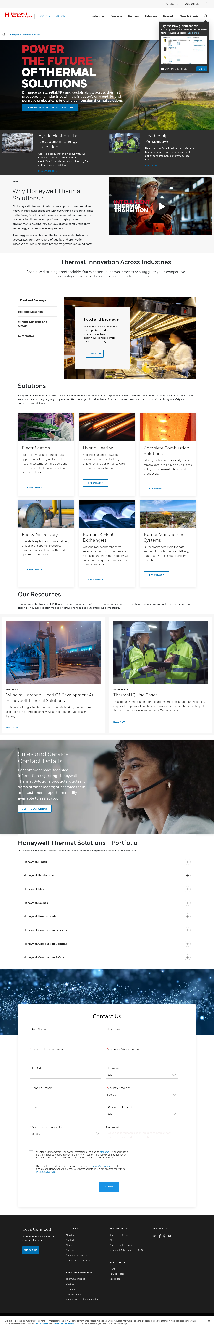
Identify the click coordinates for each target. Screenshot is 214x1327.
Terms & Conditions (102, 1166)
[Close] (209, 1321)
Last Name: (115, 1029)
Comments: (113, 1127)
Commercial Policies (76, 1255)
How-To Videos (116, 1273)
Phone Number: (41, 1087)
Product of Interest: (120, 1107)
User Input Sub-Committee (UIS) (126, 1250)
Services (133, 15)
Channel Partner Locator (122, 1245)
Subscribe (30, 1250)
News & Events (189, 15)
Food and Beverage (33, 300)
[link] (46, 427)
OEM (112, 1240)
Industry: (113, 1068)
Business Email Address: (46, 1049)
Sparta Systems (74, 1293)
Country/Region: (118, 1087)
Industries (97, 15)
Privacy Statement (45, 1171)
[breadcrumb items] (3, 34)
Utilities (70, 1283)
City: (33, 1107)
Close (202, 68)
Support (168, 15)
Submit (108, 1187)
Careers (70, 1250)
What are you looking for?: (47, 1127)
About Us (70, 1235)
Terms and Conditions (63, 1323)
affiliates (104, 1151)
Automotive (26, 336)
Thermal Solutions (75, 1278)
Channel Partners (118, 1235)
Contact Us (71, 1240)
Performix (71, 1288)
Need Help (114, 1278)
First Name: (38, 1029)
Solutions (151, 15)
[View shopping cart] (207, 3)
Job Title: (36, 1068)
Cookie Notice (41, 1323)
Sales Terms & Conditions (79, 1260)
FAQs (112, 1268)
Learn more (193, 32)
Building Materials (30, 311)
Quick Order (192, 4)
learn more (94, 353)
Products (116, 15)
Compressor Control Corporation (82, 1298)
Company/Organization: (123, 1049)
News (69, 1245)
